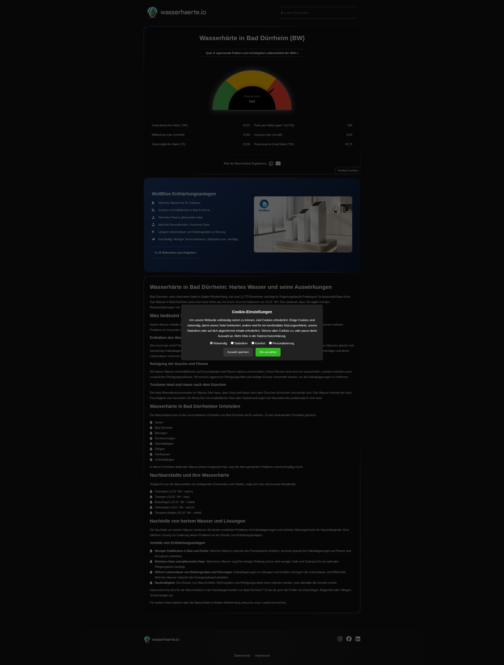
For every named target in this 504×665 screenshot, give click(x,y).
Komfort (259, 343)
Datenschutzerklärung (271, 336)
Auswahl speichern (238, 352)
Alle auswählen (268, 352)
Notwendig (220, 343)
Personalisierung (283, 343)
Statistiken (240, 343)
